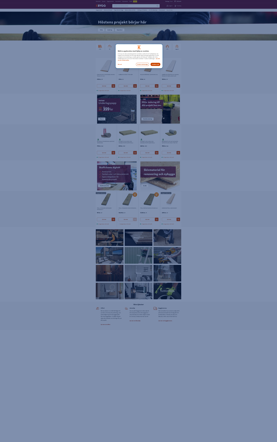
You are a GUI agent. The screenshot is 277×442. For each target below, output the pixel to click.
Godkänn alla (155, 64)
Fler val (120, 64)
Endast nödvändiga (142, 64)
